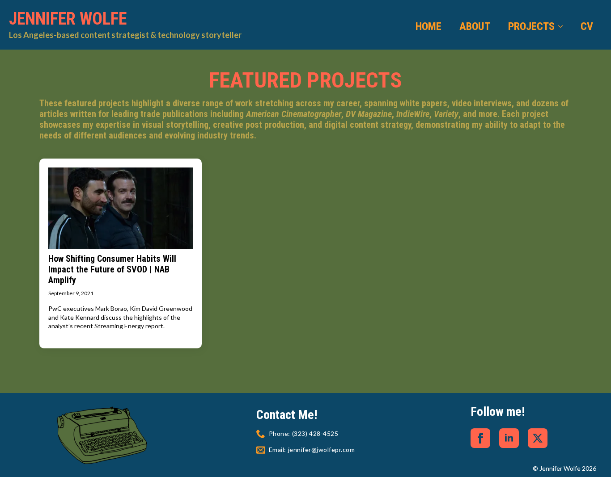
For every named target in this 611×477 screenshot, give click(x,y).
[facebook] (480, 438)
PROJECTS (531, 26)
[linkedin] (509, 438)
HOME (428, 26)
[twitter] (537, 438)
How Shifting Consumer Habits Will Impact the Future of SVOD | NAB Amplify (112, 269)
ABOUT (474, 26)
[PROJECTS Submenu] (563, 26)
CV (587, 26)
